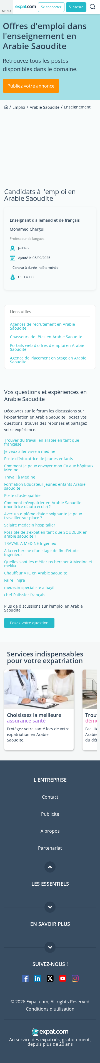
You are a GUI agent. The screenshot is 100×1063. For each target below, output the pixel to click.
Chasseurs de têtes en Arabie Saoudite (46, 337)
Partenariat (50, 848)
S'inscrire (76, 6)
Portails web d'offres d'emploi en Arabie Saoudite (47, 347)
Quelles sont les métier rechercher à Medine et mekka (48, 564)
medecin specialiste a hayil (29, 588)
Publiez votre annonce (31, 86)
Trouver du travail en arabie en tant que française (41, 442)
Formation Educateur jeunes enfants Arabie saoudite (45, 486)
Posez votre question (29, 622)
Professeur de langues (27, 238)
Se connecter (51, 6)
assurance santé (26, 720)
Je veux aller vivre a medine (29, 451)
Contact (50, 797)
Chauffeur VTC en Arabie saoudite (35, 573)
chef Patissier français (24, 595)
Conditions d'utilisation (50, 1009)
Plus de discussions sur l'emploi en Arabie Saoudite (43, 608)
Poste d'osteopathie (22, 495)
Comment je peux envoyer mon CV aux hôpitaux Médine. (48, 468)
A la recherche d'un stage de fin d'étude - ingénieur (42, 553)
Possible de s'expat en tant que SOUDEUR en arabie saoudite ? (46, 534)
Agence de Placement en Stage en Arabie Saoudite (48, 360)
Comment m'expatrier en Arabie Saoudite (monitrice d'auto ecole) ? (42, 505)
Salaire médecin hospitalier (29, 525)
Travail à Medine (19, 477)
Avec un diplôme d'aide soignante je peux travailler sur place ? (43, 516)
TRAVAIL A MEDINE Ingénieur (31, 543)
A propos (50, 831)
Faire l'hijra (14, 580)
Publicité (50, 814)
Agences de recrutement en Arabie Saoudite (42, 326)
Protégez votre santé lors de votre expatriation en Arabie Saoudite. (38, 734)
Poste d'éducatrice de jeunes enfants (38, 459)
